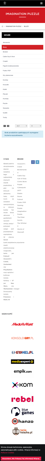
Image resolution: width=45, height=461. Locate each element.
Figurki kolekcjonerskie (11, 66)
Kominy (5, 80)
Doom (19, 196)
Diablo (19, 193)
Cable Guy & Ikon (9, 56)
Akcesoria (6, 42)
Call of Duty (21, 178)
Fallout (20, 199)
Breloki (5, 52)
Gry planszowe (8, 75)
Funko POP (7, 70)
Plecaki (5, 94)
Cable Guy (21, 175)
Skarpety (6, 108)
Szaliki (5, 113)
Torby (5, 117)
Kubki (5, 89)
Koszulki (6, 85)
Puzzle (5, 103)
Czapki (5, 61)
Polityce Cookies (7, 453)
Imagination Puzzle (13, 26)
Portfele (5, 99)
